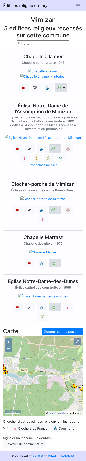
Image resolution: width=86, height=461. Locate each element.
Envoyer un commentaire (24, 444)
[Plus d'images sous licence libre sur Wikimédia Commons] (48, 87)
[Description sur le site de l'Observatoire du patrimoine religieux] (49, 158)
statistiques (67, 455)
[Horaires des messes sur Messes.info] (37, 158)
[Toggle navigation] (78, 5)
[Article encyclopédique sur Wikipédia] (36, 87)
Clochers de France (32, 428)
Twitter (52, 455)
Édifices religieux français (27, 5)
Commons (66, 428)
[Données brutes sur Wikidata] (24, 87)
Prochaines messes (43, 165)
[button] (61, 87)
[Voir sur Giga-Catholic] (61, 158)
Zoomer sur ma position (62, 332)
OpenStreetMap (58, 413)
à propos (38, 455)
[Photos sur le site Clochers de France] (25, 158)
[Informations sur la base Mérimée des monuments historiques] (68, 148)
